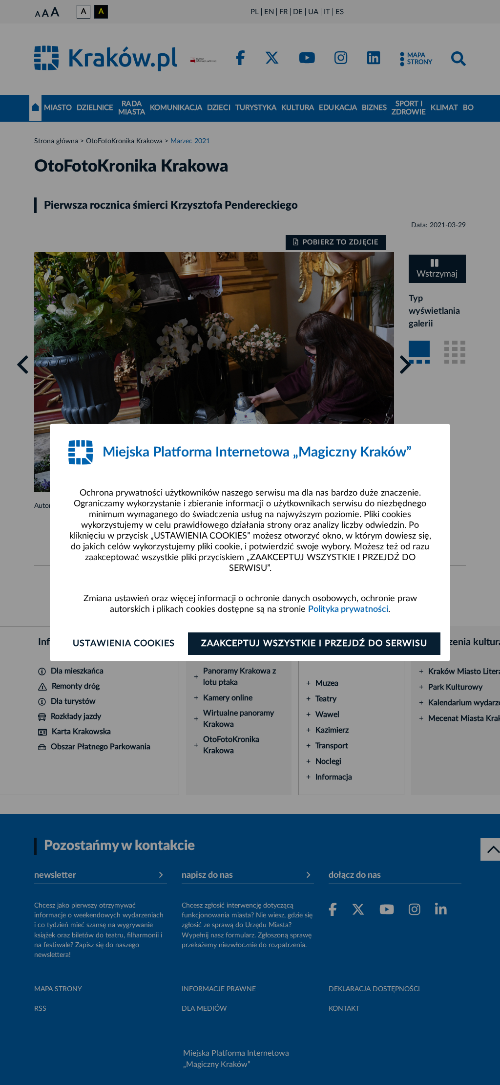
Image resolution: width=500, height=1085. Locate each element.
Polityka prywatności (348, 609)
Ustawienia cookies (124, 643)
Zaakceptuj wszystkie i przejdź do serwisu (314, 643)
